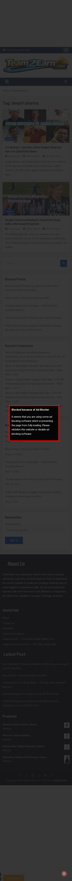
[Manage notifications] (64, 873)
